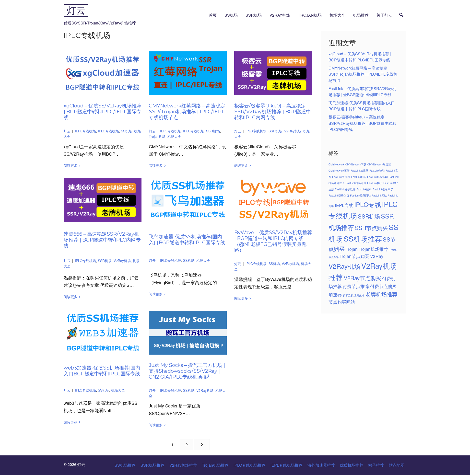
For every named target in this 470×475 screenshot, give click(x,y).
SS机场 (231, 15)
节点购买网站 (342, 302)
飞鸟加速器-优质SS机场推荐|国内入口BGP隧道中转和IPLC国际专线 (187, 239)
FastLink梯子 (374, 183)
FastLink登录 (364, 189)
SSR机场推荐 (152, 465)
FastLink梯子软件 (345, 189)
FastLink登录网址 (360, 195)
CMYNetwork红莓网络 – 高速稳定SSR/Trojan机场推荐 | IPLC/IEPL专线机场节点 (187, 111)
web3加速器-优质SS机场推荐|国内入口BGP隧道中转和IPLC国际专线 (102, 371)
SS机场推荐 (363, 238)
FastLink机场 (358, 177)
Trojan (352, 249)
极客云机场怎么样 (353, 295)
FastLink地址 (377, 170)
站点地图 (396, 465)
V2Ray (376, 256)
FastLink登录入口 (339, 195)
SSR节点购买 (371, 228)
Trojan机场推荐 (373, 249)
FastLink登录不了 (383, 189)
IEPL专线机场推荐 (286, 465)
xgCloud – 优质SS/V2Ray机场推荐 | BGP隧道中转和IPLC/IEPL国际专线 (102, 111)
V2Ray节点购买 (362, 278)
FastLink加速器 (359, 170)
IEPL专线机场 (85, 130)
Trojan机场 (310, 15)
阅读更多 (70, 165)
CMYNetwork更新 (339, 170)
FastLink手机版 (341, 177)
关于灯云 (384, 15)
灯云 (76, 10)
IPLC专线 (367, 204)
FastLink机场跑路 (356, 183)
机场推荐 (361, 15)
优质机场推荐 (351, 465)
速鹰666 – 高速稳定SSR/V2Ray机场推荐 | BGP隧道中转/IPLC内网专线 (102, 240)
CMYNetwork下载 (355, 164)
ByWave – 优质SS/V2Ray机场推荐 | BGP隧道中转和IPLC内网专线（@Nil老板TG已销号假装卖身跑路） (273, 241)
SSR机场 (254, 15)
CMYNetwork (336, 164)
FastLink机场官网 (377, 177)
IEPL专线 (344, 205)
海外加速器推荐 (321, 465)
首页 (213, 15)
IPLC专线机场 (108, 130)
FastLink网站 (379, 195)
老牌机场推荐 (381, 294)
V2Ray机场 (280, 15)
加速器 (335, 294)
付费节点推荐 (356, 286)
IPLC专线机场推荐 (250, 465)
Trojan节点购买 (354, 256)
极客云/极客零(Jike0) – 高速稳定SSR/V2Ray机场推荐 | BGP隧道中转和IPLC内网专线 (272, 111)
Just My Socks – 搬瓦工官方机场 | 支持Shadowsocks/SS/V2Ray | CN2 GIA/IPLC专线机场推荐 (187, 371)
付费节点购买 (383, 286)
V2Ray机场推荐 (183, 465)
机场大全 (337, 15)
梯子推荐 (376, 465)
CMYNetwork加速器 (379, 164)
